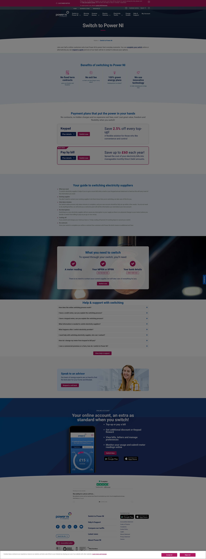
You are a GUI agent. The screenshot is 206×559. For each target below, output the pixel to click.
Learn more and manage (99, 554)
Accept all (169, 555)
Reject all (187, 555)
